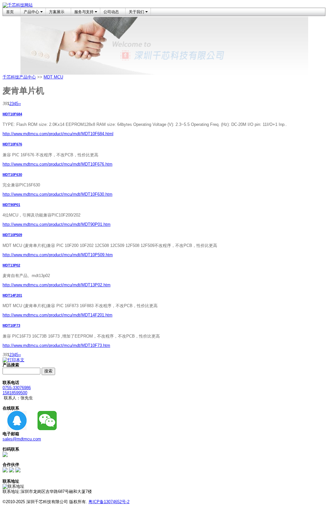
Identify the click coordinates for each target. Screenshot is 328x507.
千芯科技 (11, 77)
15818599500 (15, 392)
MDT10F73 (11, 325)
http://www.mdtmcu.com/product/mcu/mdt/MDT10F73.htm (56, 345)
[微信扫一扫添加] (5, 455)
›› (19, 103)
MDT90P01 (11, 205)
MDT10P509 (12, 235)
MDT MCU (53, 77)
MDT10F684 (12, 114)
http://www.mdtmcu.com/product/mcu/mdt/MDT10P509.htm (58, 254)
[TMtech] (17, 471)
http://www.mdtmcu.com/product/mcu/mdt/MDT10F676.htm (57, 164)
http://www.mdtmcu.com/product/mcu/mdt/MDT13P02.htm (57, 284)
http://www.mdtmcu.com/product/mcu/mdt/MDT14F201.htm (57, 315)
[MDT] (11, 471)
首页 (10, 12)
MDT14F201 (12, 295)
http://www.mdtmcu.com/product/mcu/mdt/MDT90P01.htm (57, 224)
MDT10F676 (12, 144)
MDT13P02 (11, 265)
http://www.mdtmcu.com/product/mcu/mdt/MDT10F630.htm (57, 194)
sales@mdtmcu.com (22, 439)
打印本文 (16, 359)
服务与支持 (84, 12)
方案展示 (56, 12)
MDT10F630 (12, 174)
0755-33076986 (17, 387)
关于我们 (136, 12)
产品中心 (31, 12)
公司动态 (111, 12)
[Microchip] (5, 471)
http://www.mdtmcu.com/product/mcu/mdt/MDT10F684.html (58, 133)
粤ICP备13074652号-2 (108, 501)
